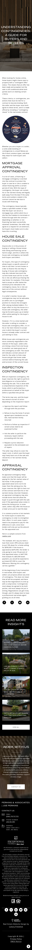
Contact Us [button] (16, 787)
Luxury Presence (16, 927)
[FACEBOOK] (6, 910)
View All (16, 727)
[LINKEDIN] (16, 910)
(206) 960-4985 (10, 822)
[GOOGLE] (25, 910)
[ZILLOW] (16, 914)
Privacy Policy (16, 939)
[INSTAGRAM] (11, 910)
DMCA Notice (16, 941)
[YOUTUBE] (21, 910)
